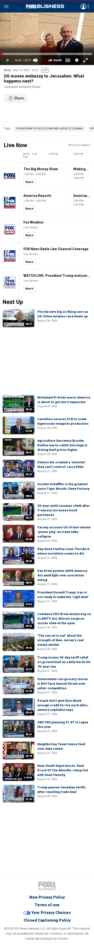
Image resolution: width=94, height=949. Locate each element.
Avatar (83, 6)
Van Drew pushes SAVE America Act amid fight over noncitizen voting (62, 575)
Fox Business (45, 6)
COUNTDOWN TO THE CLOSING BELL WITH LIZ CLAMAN (49, 128)
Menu (6, 6)
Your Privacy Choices (51, 912)
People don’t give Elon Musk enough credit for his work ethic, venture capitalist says (62, 705)
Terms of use (47, 905)
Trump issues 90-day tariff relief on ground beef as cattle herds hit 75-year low (63, 662)
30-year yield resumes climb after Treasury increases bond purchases (63, 510)
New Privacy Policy (47, 897)
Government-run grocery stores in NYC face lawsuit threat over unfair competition (62, 683)
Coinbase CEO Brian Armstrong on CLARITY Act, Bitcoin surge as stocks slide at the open (64, 618)
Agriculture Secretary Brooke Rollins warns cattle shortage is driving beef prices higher (62, 445)
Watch (29, 182)
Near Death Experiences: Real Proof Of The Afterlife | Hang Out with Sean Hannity (62, 770)
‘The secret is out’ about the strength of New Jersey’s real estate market (60, 640)
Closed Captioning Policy (47, 920)
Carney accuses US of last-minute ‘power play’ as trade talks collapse (64, 532)
